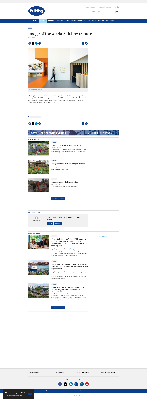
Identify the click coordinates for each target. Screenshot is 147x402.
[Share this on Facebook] (29, 43)
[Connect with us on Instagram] (82, 384)
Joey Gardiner (69, 271)
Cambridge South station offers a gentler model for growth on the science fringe (68, 288)
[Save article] (86, 43)
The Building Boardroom (90, 7)
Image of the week (35, 116)
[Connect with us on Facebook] (60, 384)
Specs (108, 391)
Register (101, 7)
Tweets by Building (101, 236)
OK (30, 394)
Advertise (102, 391)
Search (117, 11)
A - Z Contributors (84, 372)
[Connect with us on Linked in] (71, 384)
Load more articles (58, 198)
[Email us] (76, 384)
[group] (110, 21)
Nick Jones (68, 291)
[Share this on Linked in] (36, 43)
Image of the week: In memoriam (64, 182)
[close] (87, 40)
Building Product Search (108, 372)
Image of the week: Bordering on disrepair (68, 163)
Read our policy (19, 395)
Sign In (114, 7)
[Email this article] (39, 43)
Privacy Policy (76, 391)
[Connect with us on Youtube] (87, 384)
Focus (30, 29)
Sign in (67, 40)
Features (54, 142)
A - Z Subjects (60, 372)
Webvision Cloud (77, 396)
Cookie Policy (66, 391)
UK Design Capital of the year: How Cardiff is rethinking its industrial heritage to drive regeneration (69, 266)
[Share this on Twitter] (33, 43)
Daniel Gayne (68, 248)
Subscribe (108, 7)
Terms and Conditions (53, 391)
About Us (95, 391)
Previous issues (34, 372)
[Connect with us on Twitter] (65, 384)
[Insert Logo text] (36, 15)
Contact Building (86, 391)
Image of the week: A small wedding (66, 145)
